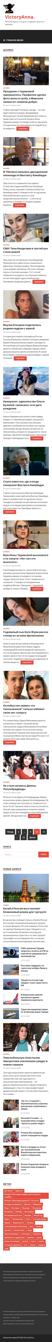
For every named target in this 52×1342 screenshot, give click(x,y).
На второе (15, 1208)
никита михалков (11, 1234)
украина (41, 1245)
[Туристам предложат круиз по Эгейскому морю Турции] (11, 1018)
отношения (25, 1234)
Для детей (8, 1191)
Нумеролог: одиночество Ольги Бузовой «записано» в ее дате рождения (24, 405)
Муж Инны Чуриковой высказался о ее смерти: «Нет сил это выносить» (25, 558)
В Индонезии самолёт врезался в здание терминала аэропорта (32, 997)
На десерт (26, 1208)
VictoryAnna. (20, 17)
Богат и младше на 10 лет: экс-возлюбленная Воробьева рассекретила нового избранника (33, 1151)
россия (25, 1241)
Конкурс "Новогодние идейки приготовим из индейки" (22, 1195)
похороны (37, 1234)
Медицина (37, 1204)
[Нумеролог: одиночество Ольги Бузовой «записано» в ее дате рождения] (26, 382)
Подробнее (22, 128)
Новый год (38, 1215)
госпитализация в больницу (15, 1226)
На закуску (8, 1212)
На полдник (29, 1212)
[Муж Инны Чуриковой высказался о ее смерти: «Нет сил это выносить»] (26, 535)
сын (25, 1245)
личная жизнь (19, 1230)
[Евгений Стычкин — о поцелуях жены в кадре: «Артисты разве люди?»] (11, 1127)
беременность (18, 1223)
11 (44, 832)
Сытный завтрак (39, 1219)
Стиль (28, 1219)
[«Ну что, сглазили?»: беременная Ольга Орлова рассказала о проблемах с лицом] (11, 1110)
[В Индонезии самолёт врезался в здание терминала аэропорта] (11, 1003)
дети (31, 1226)
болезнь (30, 1223)
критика (7, 1230)
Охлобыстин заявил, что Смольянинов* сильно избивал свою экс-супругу (23, 709)
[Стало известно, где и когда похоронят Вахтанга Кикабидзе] (26, 462)
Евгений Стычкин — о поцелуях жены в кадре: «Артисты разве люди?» (33, 1121)
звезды (39, 1226)
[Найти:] (26, 854)
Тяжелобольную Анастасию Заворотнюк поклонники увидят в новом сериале (25, 1061)
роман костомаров (12, 1241)
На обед (19, 1212)
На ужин (28, 1215)
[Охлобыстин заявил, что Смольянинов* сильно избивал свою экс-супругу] (26, 686)
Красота (27, 1204)
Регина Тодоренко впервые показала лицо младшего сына (35, 1167)
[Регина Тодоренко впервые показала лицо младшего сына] (11, 1173)
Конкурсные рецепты (13, 1204)
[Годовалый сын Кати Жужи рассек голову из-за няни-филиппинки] (26, 612)
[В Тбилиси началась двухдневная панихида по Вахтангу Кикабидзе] (26, 152)
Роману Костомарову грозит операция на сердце (34, 1134)
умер (6, 1249)
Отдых (6, 905)
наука (29, 1230)
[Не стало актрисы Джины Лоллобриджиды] (26, 766)
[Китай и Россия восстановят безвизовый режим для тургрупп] (26, 903)
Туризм (7, 1223)
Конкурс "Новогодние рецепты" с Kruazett (21, 1201)
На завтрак (37, 1208)
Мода (6, 1208)
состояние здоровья (12, 1245)
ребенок (30, 1237)
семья (33, 1241)
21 (24, 837)
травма (32, 1245)
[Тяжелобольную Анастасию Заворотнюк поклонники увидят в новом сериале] (26, 1052)
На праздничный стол (13, 1215)
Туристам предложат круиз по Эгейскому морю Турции (34, 1010)
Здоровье (19, 1191)
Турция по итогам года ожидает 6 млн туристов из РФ (34, 983)
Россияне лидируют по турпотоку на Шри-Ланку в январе (34, 968)
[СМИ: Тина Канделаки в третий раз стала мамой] (26, 229)
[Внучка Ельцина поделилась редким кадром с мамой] (26, 305)
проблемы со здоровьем (14, 1237)
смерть (41, 1241)
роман (39, 1237)
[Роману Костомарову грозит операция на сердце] (11, 1141)
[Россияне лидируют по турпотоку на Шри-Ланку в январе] (11, 974)
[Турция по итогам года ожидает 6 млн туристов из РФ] (11, 989)
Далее (33, 837)
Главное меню (14, 40)
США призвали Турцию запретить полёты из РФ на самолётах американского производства (34, 952)
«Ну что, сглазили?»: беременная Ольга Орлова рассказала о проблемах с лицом (34, 1105)
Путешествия (17, 1219)
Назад (10, 832)
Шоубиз (6, 88)
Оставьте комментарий (12, 105)
